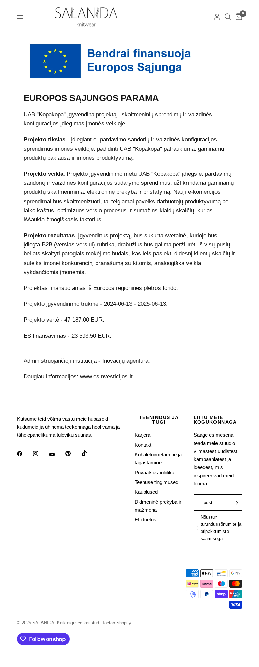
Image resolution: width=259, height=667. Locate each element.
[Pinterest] (72, 453)
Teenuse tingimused (156, 482)
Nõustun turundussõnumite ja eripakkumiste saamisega (221, 528)
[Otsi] (227, 17)
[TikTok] (89, 453)
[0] (237, 17)
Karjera (142, 435)
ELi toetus (145, 519)
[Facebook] (24, 453)
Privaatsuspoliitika (154, 472)
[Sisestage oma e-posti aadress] (235, 502)
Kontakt (143, 445)
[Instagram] (40, 453)
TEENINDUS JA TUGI (159, 419)
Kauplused (146, 492)
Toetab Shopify (116, 622)
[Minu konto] (217, 17)
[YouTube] (56, 454)
